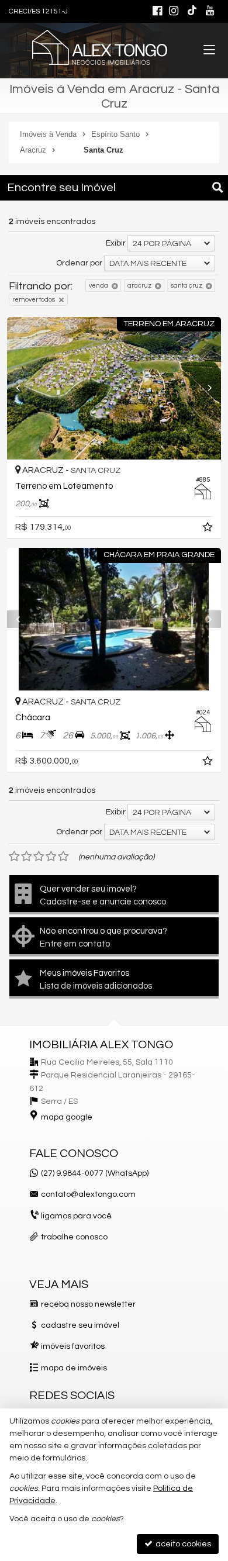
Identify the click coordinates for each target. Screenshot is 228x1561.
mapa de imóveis (74, 1368)
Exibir (116, 243)
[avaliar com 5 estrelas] (63, 856)
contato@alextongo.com (88, 1194)
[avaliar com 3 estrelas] (38, 856)
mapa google (66, 1117)
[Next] (205, 388)
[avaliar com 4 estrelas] (51, 856)
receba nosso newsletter (88, 1304)
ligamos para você (76, 1216)
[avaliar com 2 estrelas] (26, 856)
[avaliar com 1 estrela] (14, 856)
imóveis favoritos (73, 1346)
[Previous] (23, 388)
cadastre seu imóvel (80, 1325)
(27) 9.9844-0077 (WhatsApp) (94, 1173)
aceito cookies (182, 1544)
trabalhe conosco (74, 1237)
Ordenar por (79, 263)
